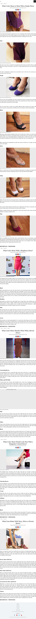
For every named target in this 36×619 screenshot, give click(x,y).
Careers (18, 608)
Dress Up (5, 3)
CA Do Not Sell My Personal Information (18, 611)
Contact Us (18, 607)
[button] (16, 9)
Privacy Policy (18, 610)
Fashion (9, 328)
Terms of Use (18, 609)
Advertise (18, 606)
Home (1, 3)
